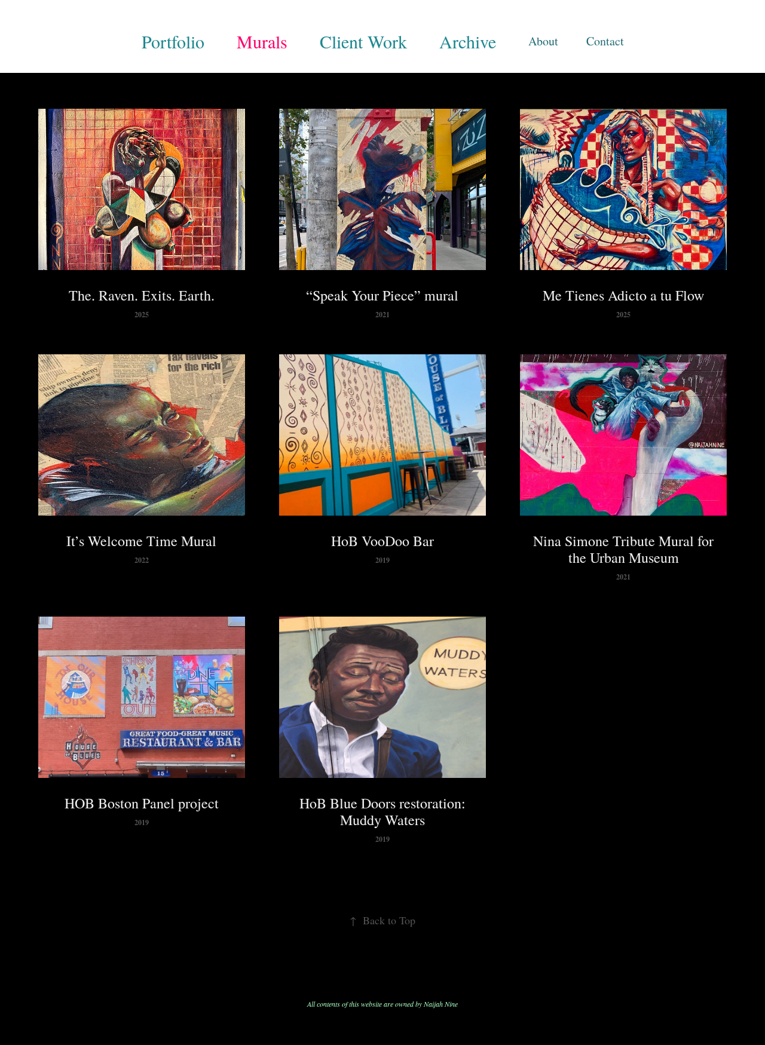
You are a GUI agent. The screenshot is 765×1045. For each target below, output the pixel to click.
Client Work (363, 41)
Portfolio (173, 41)
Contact (605, 41)
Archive (467, 41)
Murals (262, 41)
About (543, 41)
